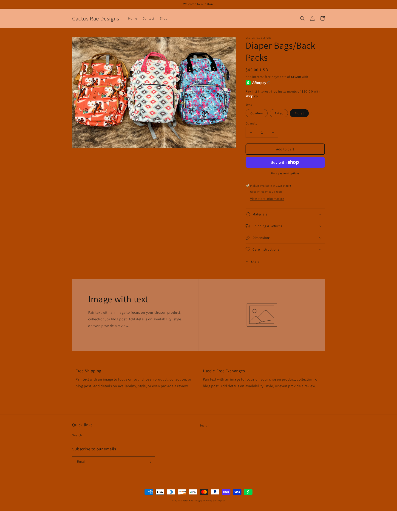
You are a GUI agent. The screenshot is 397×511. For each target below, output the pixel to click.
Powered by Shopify (214, 500)
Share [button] (255, 262)
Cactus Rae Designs (191, 500)
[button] (302, 18)
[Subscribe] (150, 461)
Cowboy (256, 113)
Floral (299, 113)
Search (77, 435)
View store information (267, 199)
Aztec (279, 113)
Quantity (251, 123)
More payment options (285, 173)
